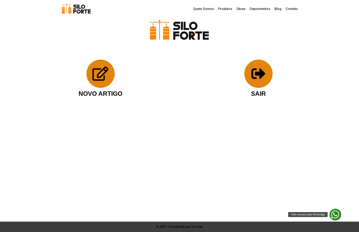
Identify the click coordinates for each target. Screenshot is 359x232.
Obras (241, 9)
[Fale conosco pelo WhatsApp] (335, 214)
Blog (278, 9)
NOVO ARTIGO (100, 93)
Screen (197, 227)
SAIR (258, 93)
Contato (292, 9)
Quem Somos (203, 9)
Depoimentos (260, 9)
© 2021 (162, 227)
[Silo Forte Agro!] (76, 9)
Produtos (225, 9)
